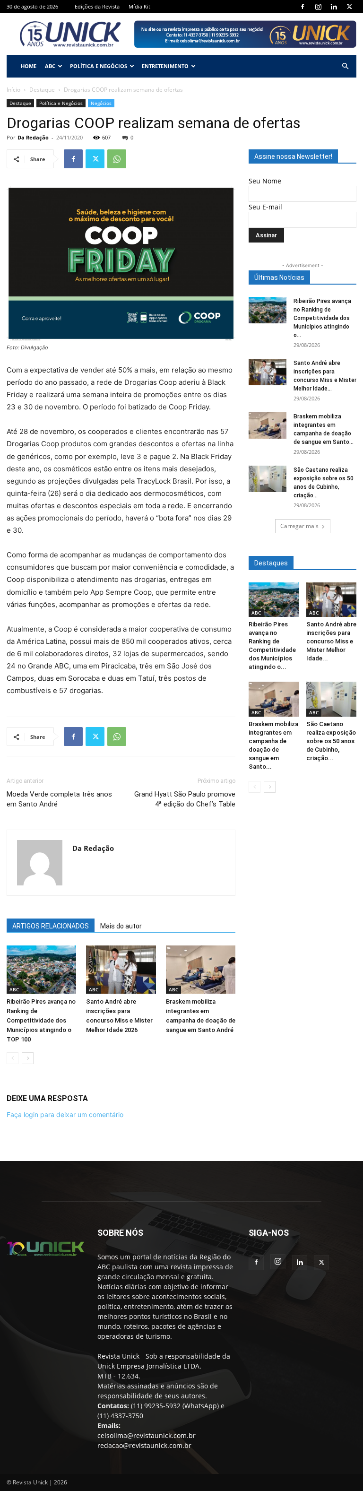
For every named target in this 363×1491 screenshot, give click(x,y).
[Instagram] (318, 6)
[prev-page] (12, 1058)
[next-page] (28, 1058)
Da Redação (33, 137)
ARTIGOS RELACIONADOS (50, 926)
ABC (50, 65)
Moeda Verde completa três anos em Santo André (59, 799)
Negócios (101, 103)
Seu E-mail (265, 206)
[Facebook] (302, 6)
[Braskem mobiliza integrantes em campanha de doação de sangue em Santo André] (200, 969)
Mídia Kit (139, 6)
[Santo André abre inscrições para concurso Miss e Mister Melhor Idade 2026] (121, 969)
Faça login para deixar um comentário (65, 1114)
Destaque (42, 90)
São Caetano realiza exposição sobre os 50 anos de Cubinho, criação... (331, 741)
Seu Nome (265, 180)
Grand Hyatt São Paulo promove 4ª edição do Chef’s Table (184, 799)
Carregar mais (299, 526)
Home (28, 65)
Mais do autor (121, 926)
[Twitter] (349, 6)
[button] (345, 66)
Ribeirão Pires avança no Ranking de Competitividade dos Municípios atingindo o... (322, 318)
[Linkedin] (334, 6)
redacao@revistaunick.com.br (144, 1445)
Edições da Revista (97, 6)
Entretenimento (165, 65)
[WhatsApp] (116, 158)
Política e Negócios (98, 65)
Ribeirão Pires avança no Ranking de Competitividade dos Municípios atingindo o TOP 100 (41, 1020)
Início (13, 90)
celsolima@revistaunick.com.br (146, 1435)
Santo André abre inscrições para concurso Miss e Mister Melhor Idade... (331, 641)
